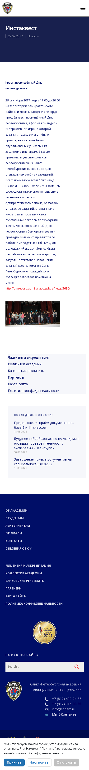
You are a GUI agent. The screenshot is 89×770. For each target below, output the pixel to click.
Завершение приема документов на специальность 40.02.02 (43, 461)
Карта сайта (18, 384)
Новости (33, 36)
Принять (14, 762)
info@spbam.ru (63, 709)
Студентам (14, 518)
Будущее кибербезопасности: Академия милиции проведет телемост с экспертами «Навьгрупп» (46, 443)
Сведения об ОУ (18, 549)
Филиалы (13, 533)
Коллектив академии (25, 364)
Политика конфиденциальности (33, 390)
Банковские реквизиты (26, 370)
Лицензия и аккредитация (28, 357)
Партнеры (16, 377)
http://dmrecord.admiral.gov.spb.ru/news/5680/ (37, 288)
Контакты (13, 541)
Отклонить (66, 762)
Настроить (39, 762)
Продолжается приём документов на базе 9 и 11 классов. (44, 425)
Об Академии (16, 511)
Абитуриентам (17, 526)
